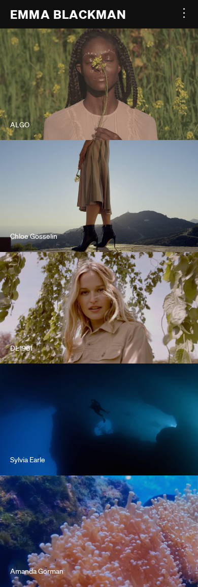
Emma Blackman (68, 14)
